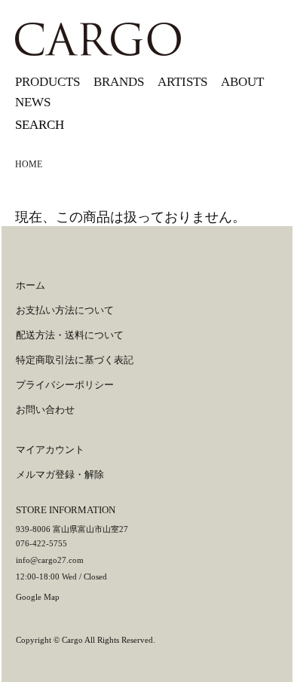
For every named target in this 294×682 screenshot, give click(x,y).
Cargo (72, 639)
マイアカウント (50, 449)
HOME (28, 164)
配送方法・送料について (70, 335)
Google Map (38, 596)
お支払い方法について (65, 310)
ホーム (30, 285)
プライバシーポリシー (65, 384)
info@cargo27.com (50, 559)
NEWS (33, 102)
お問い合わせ (45, 409)
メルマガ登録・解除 (60, 474)
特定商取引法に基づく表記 (74, 359)
